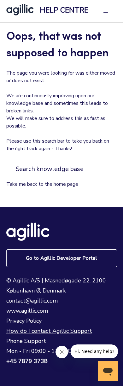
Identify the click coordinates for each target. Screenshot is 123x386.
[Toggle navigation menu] (106, 11)
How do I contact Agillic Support (49, 331)
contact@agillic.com (32, 300)
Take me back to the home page (42, 184)
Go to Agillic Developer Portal (61, 258)
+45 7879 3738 (27, 361)
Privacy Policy (24, 321)
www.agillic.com (27, 311)
